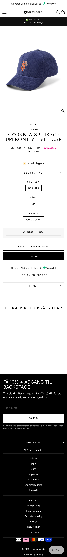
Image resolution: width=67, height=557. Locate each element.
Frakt (33, 285)
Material (33, 213)
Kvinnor (33, 458)
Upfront (33, 129)
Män (33, 463)
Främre (33, 124)
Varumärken (33, 479)
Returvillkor (33, 526)
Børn (33, 468)
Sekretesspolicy (33, 516)
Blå (33, 203)
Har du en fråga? (33, 275)
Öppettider (32, 449)
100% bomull (33, 219)
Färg (33, 197)
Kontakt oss (33, 505)
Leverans (33, 532)
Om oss (33, 500)
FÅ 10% (33, 418)
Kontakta (32, 442)
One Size (33, 187)
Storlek (33, 181)
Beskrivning (33, 173)
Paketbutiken (33, 511)
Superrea (33, 474)
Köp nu (33, 256)
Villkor (33, 521)
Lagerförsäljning (34, 484)
